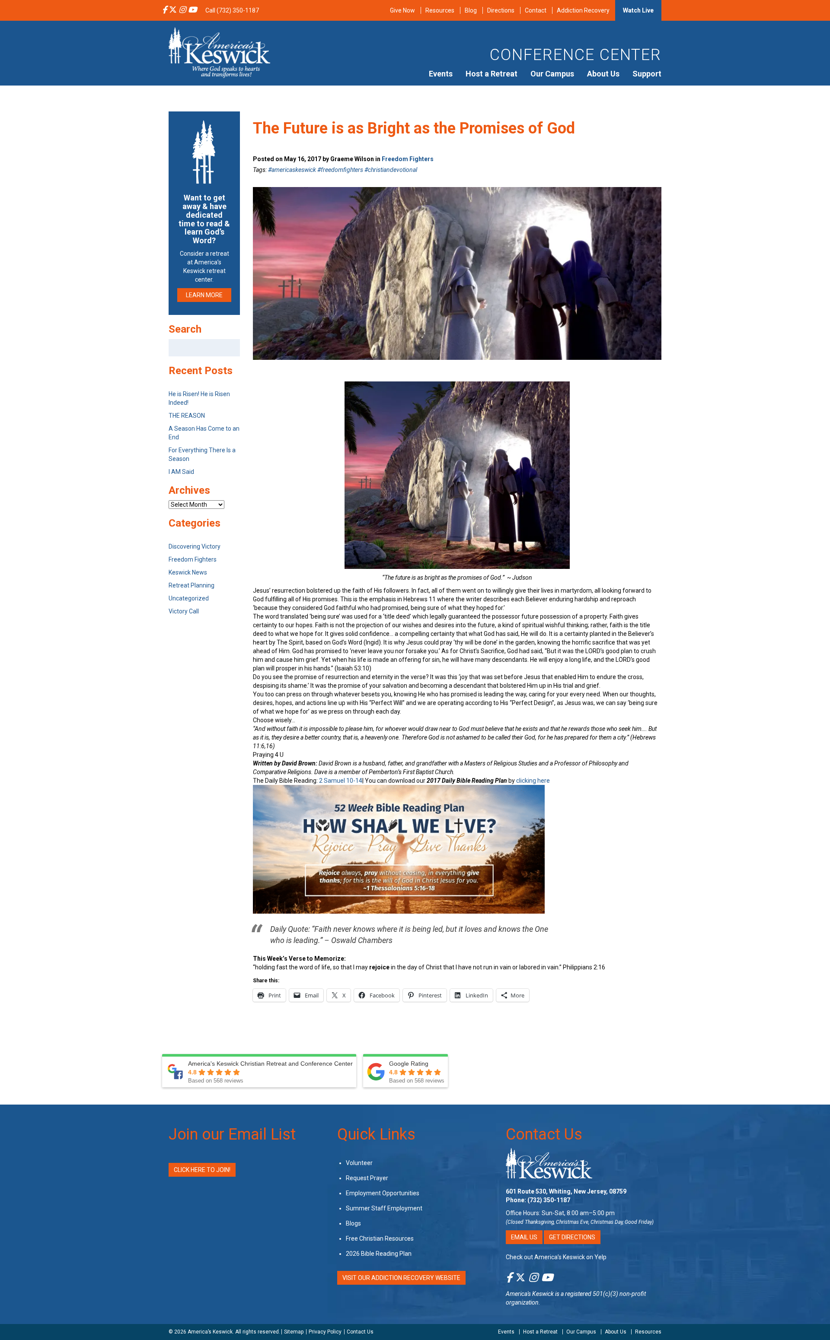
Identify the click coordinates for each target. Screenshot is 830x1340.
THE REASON (187, 415)
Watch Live (638, 10)
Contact (535, 10)
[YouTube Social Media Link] (192, 10)
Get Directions (572, 1237)
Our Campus (552, 73)
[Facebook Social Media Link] (164, 10)
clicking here (533, 780)
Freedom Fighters (408, 159)
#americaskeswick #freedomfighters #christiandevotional (342, 169)
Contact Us (544, 1134)
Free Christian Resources (380, 1238)
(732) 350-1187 (548, 1200)
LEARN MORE (204, 295)
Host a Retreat (491, 73)
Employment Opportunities (382, 1193)
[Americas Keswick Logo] (219, 51)
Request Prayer (367, 1178)
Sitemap (293, 1332)
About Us (603, 73)
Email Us (524, 1237)
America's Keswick (530, 1293)
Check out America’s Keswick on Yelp (556, 1257)
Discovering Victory (194, 546)
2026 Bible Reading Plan (379, 1253)
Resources (439, 10)
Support (646, 73)
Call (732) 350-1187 (232, 10)
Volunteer (359, 1162)
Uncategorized (189, 598)
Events (441, 73)
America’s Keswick (210, 1332)
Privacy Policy (325, 1332)
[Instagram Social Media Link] (182, 10)
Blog (471, 10)
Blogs (353, 1223)
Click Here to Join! (202, 1169)
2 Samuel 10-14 (340, 780)
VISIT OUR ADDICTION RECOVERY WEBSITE (401, 1277)
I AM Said (181, 471)
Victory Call (184, 611)
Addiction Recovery (583, 10)
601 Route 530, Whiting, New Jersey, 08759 (566, 1191)
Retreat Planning (191, 585)
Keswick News (188, 572)
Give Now (402, 10)
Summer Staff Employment (384, 1208)
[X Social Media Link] (173, 10)
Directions (500, 10)
